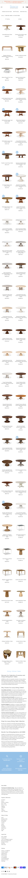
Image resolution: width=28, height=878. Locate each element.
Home (2, 15)
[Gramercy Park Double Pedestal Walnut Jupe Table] (21, 156)
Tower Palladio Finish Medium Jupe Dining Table (20, 383)
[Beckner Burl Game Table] (7, 593)
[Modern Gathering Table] (21, 48)
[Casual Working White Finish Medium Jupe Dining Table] (21, 506)
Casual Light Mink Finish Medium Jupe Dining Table (21, 449)
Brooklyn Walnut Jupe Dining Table (7, 185)
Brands (2, 825)
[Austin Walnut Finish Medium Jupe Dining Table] (21, 200)
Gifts (2, 830)
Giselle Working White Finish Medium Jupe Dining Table (21, 317)
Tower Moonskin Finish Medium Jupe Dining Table (7, 295)
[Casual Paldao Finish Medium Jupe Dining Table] (7, 397)
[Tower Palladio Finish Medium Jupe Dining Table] (21, 375)
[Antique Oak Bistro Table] (7, 634)
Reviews (3, 843)
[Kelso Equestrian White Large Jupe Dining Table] (21, 222)
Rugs (2, 808)
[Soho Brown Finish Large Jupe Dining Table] (7, 419)
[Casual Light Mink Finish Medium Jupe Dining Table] (21, 441)
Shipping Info (4, 853)
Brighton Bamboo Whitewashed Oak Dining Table (7, 56)
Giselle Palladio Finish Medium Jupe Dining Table (20, 339)
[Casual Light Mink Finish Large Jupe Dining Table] (7, 441)
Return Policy (4, 854)
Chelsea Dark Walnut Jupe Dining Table (21, 35)
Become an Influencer (6, 840)
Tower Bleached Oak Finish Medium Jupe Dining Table (7, 317)
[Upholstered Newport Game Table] (21, 528)
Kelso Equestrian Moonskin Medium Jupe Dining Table (7, 273)
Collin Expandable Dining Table (20, 470)
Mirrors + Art (4, 805)
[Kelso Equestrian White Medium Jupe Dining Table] (7, 244)
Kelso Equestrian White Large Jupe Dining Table (20, 229)
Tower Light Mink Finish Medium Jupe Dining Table (21, 273)
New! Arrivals (16, 11)
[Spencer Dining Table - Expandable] (21, 70)
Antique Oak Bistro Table (7, 641)
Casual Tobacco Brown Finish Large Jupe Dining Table (21, 405)
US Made (3, 826)
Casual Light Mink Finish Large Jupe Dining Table (7, 449)
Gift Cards (3, 844)
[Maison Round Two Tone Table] (7, 70)
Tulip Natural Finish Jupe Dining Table (7, 207)
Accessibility (4, 857)
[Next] (25, 2)
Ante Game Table (21, 558)
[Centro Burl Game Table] (21, 572)
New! (2, 817)
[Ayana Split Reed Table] (21, 593)
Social (2, 829)
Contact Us (3, 838)
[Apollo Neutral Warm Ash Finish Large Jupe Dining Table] (21, 484)
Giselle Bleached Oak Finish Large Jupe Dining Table (7, 361)
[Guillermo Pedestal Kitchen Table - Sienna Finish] (7, 528)
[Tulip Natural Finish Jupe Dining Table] (7, 200)
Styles (2, 824)
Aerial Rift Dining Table (7, 34)
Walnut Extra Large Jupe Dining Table (7, 141)
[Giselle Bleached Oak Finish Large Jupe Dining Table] (7, 353)
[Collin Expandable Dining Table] (21, 463)
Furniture (3, 799)
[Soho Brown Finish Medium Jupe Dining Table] (21, 419)
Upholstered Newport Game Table (21, 535)
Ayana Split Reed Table (21, 600)
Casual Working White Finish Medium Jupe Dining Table (21, 514)
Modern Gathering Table (20, 55)
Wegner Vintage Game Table (7, 580)
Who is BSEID (4, 836)
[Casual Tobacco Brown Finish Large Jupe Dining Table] (21, 397)
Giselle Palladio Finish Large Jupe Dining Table (7, 339)
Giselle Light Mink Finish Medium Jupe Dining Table (7, 514)
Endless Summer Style (7, 11)
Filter (21, 19)
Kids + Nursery (4, 811)
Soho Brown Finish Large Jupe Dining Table (7, 427)
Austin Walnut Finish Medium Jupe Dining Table (20, 208)
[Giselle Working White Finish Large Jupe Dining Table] (21, 178)
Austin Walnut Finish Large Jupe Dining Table (7, 99)
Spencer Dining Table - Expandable (21, 78)
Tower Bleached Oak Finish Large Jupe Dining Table (21, 295)
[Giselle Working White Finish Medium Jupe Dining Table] (21, 309)
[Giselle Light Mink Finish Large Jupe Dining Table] (7, 463)
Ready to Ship (4, 819)
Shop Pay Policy (4, 859)
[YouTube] (5, 872)
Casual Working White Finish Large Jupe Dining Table (7, 229)
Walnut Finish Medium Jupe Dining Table (20, 121)
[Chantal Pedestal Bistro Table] (7, 613)
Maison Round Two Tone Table (7, 78)
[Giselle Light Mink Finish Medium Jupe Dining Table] (7, 506)
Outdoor (3, 810)
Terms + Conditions (5, 850)
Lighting (3, 806)
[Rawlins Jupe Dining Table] (7, 156)
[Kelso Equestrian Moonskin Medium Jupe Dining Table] (7, 265)
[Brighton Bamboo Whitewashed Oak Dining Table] (7, 48)
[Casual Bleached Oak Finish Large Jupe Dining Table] (21, 91)
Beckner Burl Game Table (7, 600)
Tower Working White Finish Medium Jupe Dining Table (7, 383)
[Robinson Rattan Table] (21, 654)
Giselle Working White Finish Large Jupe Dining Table (21, 186)
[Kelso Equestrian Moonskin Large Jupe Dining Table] (21, 244)
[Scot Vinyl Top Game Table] (7, 552)
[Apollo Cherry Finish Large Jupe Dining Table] (7, 484)
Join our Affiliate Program (7, 839)
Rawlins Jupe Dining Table (7, 163)
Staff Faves (3, 828)
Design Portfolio (4, 841)
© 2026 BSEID (4, 874)
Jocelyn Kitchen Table (21, 641)
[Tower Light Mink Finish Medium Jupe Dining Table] (21, 265)
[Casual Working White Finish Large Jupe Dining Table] (7, 222)
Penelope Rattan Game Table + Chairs (7, 662)
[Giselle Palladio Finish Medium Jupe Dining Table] (21, 331)
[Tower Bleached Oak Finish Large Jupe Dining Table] (21, 287)
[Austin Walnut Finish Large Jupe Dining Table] (7, 91)
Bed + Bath (3, 803)
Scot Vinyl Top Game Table (7, 559)
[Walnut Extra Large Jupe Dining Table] (7, 134)
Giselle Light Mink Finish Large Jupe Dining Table (7, 470)
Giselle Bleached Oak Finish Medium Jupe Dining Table (21, 361)
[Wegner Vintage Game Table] (7, 572)
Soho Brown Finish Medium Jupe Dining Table (20, 427)
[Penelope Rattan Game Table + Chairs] (7, 654)
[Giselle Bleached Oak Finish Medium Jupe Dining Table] (21, 353)
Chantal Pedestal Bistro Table (7, 621)
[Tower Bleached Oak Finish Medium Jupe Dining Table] (7, 309)
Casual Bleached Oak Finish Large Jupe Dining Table (21, 99)
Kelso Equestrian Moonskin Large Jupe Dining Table (20, 251)
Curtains (3, 807)
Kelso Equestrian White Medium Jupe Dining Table (7, 251)
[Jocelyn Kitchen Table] (21, 634)
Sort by (8, 19)
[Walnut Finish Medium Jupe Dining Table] (21, 113)
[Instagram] (7, 872)
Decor (2, 801)
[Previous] (2, 2)
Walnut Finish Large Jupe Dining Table (7, 121)
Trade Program (4, 852)
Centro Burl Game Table (20, 579)
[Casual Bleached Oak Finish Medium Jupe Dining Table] (21, 134)
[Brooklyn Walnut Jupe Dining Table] (7, 178)
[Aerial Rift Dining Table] (7, 27)
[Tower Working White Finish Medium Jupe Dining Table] (7, 375)
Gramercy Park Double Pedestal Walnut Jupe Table (21, 164)
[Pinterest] (3, 872)
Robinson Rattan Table (21, 661)
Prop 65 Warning (5, 858)
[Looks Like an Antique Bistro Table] (21, 613)
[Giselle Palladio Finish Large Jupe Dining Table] (7, 331)
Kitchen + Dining (4, 802)
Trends (2, 822)
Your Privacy (4, 855)
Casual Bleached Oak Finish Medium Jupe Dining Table (21, 142)
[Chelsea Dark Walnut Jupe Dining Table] (21, 27)
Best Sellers (3, 820)
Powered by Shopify (12, 874)
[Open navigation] (2, 7)
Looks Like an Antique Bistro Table (20, 621)
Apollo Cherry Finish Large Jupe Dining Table (7, 491)
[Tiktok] (9, 872)
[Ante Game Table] (21, 552)
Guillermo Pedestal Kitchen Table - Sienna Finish (7, 535)
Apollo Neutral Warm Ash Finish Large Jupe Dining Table (20, 492)
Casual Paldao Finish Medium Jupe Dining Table (7, 405)
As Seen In (3, 821)
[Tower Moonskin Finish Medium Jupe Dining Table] (7, 287)
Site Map (3, 861)
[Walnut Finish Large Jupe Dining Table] (7, 113)
